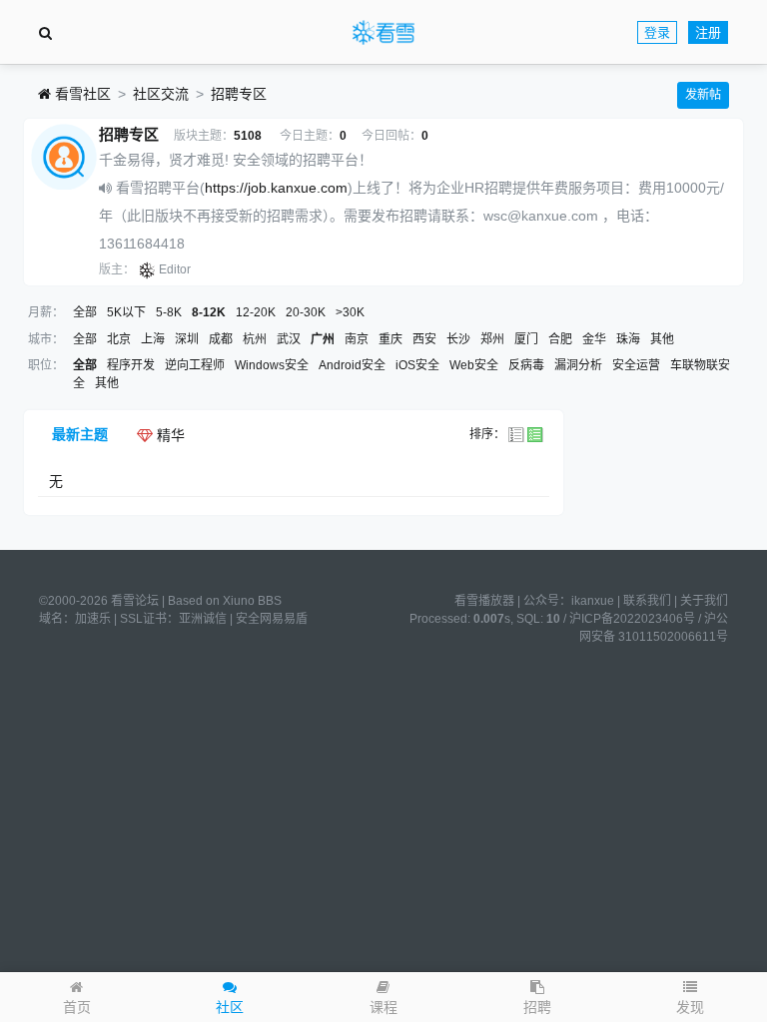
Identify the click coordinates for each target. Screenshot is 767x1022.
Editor (175, 269)
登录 (657, 32)
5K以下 (126, 312)
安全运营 (636, 365)
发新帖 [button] (703, 95)
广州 (323, 339)
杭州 (255, 339)
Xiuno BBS (252, 601)
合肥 (560, 339)
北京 (119, 339)
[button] (690, 997)
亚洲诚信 (203, 619)
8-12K (209, 312)
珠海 (628, 339)
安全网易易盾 (272, 619)
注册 (708, 32)
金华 (594, 339)
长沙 (458, 339)
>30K (350, 312)
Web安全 (473, 365)
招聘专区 (239, 94)
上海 (153, 339)
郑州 (492, 339)
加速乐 (93, 619)
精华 (169, 435)
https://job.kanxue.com (276, 188)
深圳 (187, 339)
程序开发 (131, 365)
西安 (424, 339)
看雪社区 (81, 94)
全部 (85, 312)
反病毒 (526, 365)
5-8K (169, 312)
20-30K (306, 312)
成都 (221, 339)
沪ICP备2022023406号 (632, 619)
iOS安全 (417, 365)
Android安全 (352, 365)
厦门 (526, 339)
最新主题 (80, 434)
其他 (662, 339)
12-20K (256, 312)
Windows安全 (272, 365)
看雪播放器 (484, 601)
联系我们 (647, 601)
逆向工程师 (195, 365)
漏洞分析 (578, 365)
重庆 (390, 339)
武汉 (289, 339)
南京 (357, 339)
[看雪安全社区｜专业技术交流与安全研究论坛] (383, 33)
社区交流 (161, 94)
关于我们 (704, 601)
